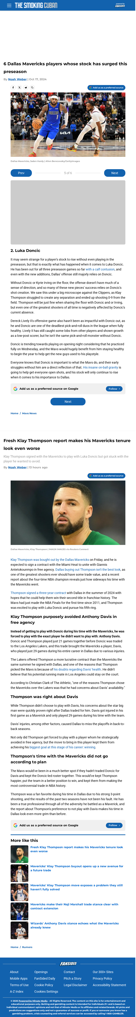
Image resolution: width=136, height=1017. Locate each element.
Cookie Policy (43, 985)
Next (114, 173)
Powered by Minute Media (33, 1001)
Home (14, 413)
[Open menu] (9, 5)
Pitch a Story (72, 978)
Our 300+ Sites (103, 972)
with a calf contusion (100, 269)
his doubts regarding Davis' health (77, 669)
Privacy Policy (102, 978)
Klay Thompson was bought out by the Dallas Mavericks (50, 560)
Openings (41, 972)
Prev (21, 173)
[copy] (32, 87)
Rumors (27, 947)
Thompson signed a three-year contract (38, 593)
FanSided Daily (44, 978)
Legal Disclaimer (75, 985)
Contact (69, 972)
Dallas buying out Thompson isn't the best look (87, 569)
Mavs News (29, 413)
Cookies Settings (46, 991)
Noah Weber (17, 79)
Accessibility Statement (109, 985)
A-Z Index (16, 991)
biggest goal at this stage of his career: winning (62, 747)
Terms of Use (19, 985)
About (14, 972)
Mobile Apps (18, 978)
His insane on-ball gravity (100, 367)
